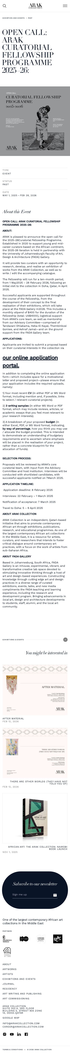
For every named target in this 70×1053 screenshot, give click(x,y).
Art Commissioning (16, 998)
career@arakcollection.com (23, 1026)
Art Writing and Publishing (22, 994)
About (7, 964)
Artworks (9, 969)
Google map (11, 1018)
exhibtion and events (13, 18)
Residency (10, 989)
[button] (65, 5)
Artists (8, 974)
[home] (35, 6)
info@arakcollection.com (21, 1023)
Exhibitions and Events (19, 979)
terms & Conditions (13, 1049)
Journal (8, 984)
